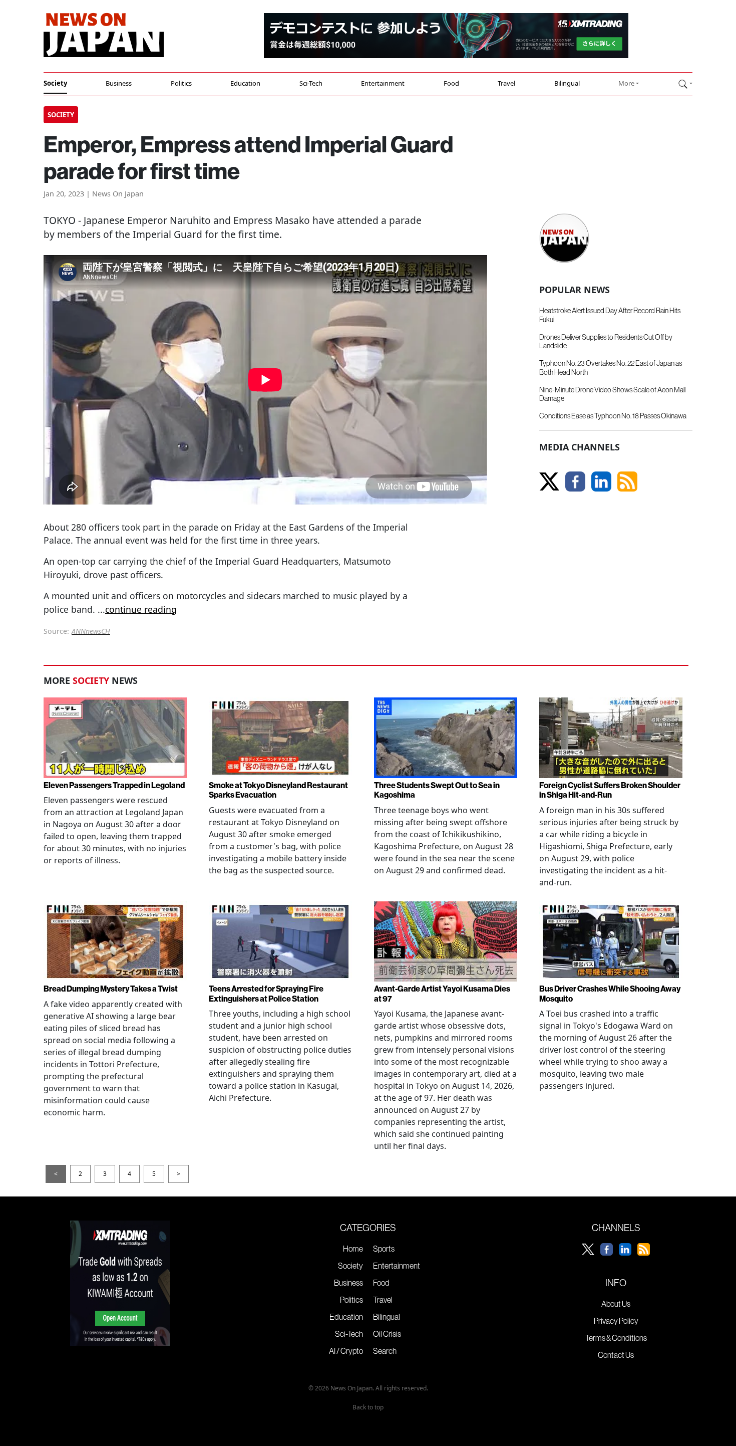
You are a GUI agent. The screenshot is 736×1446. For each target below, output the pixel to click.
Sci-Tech (310, 83)
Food (451, 83)
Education (245, 83)
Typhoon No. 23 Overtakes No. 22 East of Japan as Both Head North (610, 367)
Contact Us (616, 1355)
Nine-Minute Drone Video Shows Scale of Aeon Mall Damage (612, 394)
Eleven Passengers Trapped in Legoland (114, 785)
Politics (181, 83)
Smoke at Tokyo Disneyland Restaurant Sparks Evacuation (278, 790)
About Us (615, 1304)
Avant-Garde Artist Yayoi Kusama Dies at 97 (442, 993)
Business (119, 83)
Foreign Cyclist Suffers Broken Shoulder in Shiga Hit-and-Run (609, 790)
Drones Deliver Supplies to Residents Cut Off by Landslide (605, 341)
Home (353, 1249)
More (626, 83)
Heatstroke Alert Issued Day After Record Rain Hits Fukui (609, 315)
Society (55, 83)
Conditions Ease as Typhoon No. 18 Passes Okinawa (612, 415)
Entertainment (383, 83)
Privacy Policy (616, 1321)
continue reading (141, 609)
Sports (384, 1249)
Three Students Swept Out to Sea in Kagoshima (437, 790)
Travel (506, 83)
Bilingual (567, 83)
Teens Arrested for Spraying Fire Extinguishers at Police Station (266, 993)
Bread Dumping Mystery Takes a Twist (111, 989)
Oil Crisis (387, 1334)
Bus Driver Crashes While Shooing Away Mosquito (609, 993)
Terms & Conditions (616, 1338)
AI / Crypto (346, 1351)
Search (385, 1351)
